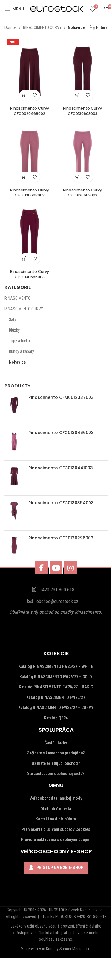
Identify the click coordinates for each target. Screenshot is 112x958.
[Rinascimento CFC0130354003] (14, 513)
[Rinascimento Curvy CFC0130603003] (83, 70)
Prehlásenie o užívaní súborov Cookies (56, 829)
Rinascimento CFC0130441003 (60, 468)
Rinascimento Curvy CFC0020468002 (29, 111)
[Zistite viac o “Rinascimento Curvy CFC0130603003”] (77, 95)
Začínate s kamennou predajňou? (56, 753)
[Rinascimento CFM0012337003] (14, 408)
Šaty (12, 319)
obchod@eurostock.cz (57, 601)
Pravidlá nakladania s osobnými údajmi (55, 839)
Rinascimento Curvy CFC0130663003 (82, 192)
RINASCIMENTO (17, 298)
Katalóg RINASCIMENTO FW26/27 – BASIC (56, 687)
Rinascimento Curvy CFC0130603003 (82, 111)
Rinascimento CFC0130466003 (61, 433)
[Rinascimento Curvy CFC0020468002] (29, 70)
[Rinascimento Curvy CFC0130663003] (83, 152)
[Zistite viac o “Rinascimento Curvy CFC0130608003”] (24, 177)
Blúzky (14, 330)
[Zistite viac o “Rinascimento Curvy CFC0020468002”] (24, 95)
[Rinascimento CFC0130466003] (14, 443)
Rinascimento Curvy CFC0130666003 (29, 274)
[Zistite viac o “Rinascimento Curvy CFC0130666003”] (24, 258)
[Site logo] (57, 8)
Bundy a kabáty (21, 351)
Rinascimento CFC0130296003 (60, 538)
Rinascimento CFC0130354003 (61, 503)
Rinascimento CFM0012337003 (61, 397)
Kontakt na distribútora (56, 818)
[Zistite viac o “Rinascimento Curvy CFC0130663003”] (77, 177)
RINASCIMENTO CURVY (23, 309)
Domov (10, 27)
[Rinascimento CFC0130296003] (14, 548)
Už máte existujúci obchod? (56, 763)
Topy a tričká (19, 340)
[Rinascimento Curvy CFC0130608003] (29, 152)
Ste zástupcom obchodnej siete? (55, 773)
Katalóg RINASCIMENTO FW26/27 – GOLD (55, 676)
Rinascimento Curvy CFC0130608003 (29, 192)
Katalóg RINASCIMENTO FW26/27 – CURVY (55, 707)
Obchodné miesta (55, 808)
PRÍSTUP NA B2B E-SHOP (59, 867)
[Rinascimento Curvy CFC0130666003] (29, 233)
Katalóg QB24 (56, 718)
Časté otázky (56, 742)
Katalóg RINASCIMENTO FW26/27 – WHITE (56, 666)
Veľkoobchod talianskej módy (56, 798)
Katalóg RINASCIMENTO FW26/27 (55, 697)
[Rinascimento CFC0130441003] (14, 478)
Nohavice (17, 362)
